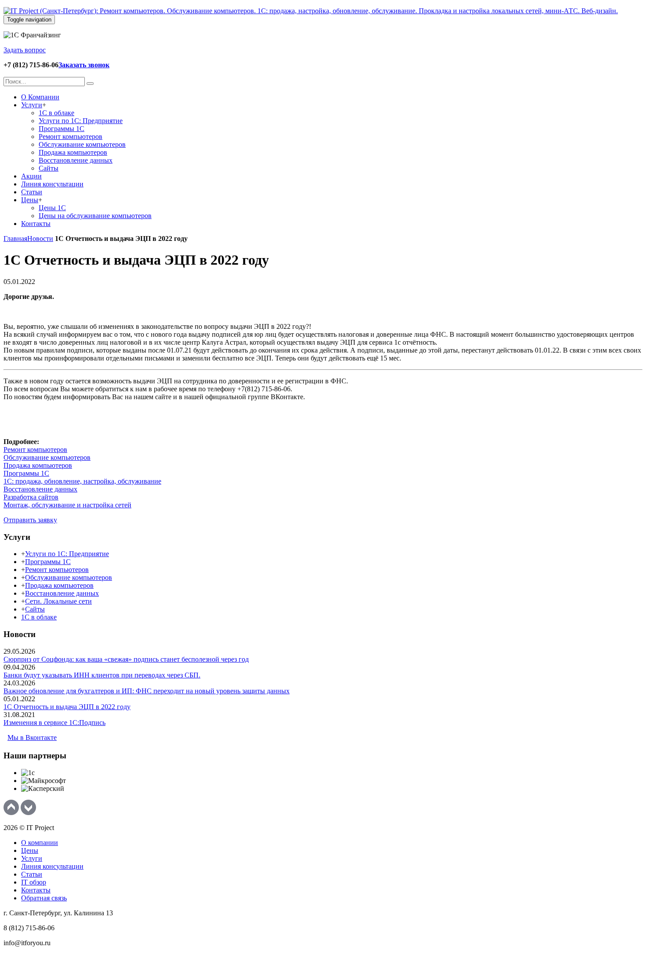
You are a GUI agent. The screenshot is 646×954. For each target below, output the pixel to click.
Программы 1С (26, 473)
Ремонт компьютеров (35, 449)
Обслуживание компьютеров (47, 457)
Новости (40, 238)
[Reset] (90, 83)
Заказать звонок (83, 65)
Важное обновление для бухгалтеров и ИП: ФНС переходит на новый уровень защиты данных (147, 691)
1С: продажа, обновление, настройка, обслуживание (82, 481)
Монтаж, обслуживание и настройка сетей (67, 505)
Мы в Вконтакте (32, 737)
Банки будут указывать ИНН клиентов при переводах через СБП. (102, 675)
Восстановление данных (40, 489)
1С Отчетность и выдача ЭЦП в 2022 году (67, 706)
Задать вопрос (25, 50)
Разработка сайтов (31, 497)
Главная (15, 238)
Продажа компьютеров (38, 465)
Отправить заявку (30, 520)
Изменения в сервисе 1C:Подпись (54, 722)
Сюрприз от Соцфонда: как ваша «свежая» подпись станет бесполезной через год (126, 659)
